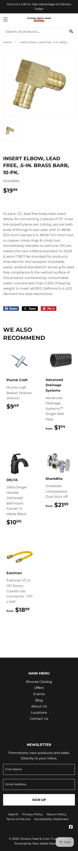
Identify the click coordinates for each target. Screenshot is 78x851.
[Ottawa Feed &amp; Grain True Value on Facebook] (71, 827)
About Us (39, 706)
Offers (39, 688)
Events (39, 694)
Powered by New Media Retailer (37, 843)
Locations (39, 713)
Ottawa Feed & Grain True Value (43, 838)
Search (13, 814)
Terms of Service (18, 819)
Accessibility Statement (51, 819)
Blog (39, 700)
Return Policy (57, 814)
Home (7, 42)
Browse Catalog (39, 682)
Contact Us (39, 719)
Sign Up (39, 800)
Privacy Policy (32, 814)
